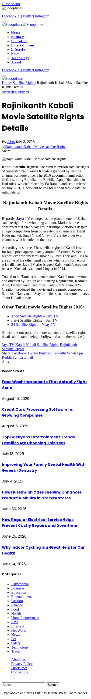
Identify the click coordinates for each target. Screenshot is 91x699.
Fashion (17, 601)
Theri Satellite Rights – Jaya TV (35, 316)
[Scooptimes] (22, 25)
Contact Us (19, 672)
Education (19, 41)
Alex (11, 141)
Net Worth (19, 630)
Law (14, 622)
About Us (18, 659)
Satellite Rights (15, 92)
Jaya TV (8, 345)
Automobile (20, 584)
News (15, 54)
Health (16, 613)
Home (15, 32)
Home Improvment (25, 618)
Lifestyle (18, 49)
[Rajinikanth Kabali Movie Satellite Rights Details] (34, 147)
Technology (20, 58)
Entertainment (23, 45)
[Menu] (4, 21)
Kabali (20, 345)
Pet (13, 639)
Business (17, 37)
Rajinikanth (68, 345)
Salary (16, 643)
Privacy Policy (22, 664)
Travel (16, 62)
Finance (17, 605)
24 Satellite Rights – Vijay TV (34, 325)
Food (15, 609)
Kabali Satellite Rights (42, 345)
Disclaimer (19, 668)
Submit (52, 685)
